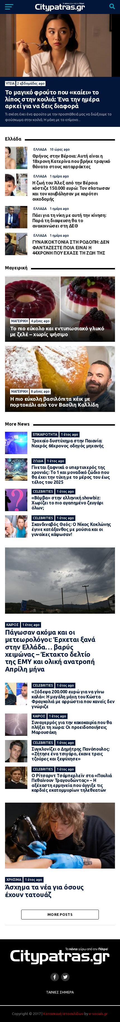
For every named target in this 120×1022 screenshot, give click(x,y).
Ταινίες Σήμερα (60, 992)
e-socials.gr (98, 1014)
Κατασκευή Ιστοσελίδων (63, 1014)
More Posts (60, 914)
